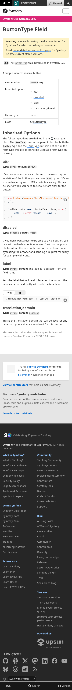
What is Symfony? (13, 455)
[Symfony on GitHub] (5, 661)
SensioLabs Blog (46, 583)
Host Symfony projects (50, 625)
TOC (8, 685)
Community (44, 455)
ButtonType (39, 121)
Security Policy (11, 481)
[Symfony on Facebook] (54, 661)
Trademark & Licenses (15, 491)
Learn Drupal (10, 582)
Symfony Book (11, 521)
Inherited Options (21, 133)
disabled (39, 97)
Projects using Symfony (50, 475)
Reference (9, 526)
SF (5, 3)
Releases (42, 562)
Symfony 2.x (13, 45)
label (36, 102)
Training (8, 541)
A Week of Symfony (48, 526)
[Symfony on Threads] (15, 669)
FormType (33, 146)
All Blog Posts (45, 521)
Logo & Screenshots (14, 486)
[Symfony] (31, 11)
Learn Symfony (12, 505)
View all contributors (15, 384)
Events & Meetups (47, 470)
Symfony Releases (13, 475)
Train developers (47, 602)
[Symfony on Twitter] (25, 661)
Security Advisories (48, 567)
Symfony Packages (13, 470)
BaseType (59, 138)
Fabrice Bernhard (37, 366)
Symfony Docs (11, 516)
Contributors (44, 481)
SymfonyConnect (47, 465)
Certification (10, 552)
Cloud (40, 536)
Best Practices (11, 536)
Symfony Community (49, 460)
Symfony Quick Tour (14, 510)
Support (42, 506)
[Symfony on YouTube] (64, 661)
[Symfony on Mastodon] (35, 661)
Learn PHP (9, 571)
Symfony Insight (46, 572)
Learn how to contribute (17, 413)
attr (36, 91)
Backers (41, 491)
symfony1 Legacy (13, 496)
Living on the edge (48, 557)
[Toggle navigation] (65, 11)
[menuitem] (19, 460)
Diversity (42, 552)
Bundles (7, 531)
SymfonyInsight (28, 3)
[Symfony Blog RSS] (35, 669)
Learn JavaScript (12, 576)
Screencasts (10, 561)
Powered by (44, 633)
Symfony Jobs (45, 486)
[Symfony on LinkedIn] (45, 661)
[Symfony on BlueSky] (5, 669)
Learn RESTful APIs (14, 587)
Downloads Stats (47, 501)
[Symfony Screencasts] (25, 669)
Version (66, 685)
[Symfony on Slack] (15, 661)
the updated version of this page (32, 50)
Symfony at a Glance (15, 465)
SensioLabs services (48, 597)
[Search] (68, 3)
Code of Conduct (47, 496)
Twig (40, 577)
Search (36, 685)
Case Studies (44, 531)
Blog (40, 516)
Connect (57, 3)
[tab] (9, 293)
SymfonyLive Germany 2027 (19, 18)
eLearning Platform (14, 546)
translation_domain (45, 108)
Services (42, 592)
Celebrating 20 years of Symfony (32, 435)
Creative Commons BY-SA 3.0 (29, 336)
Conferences (44, 546)
